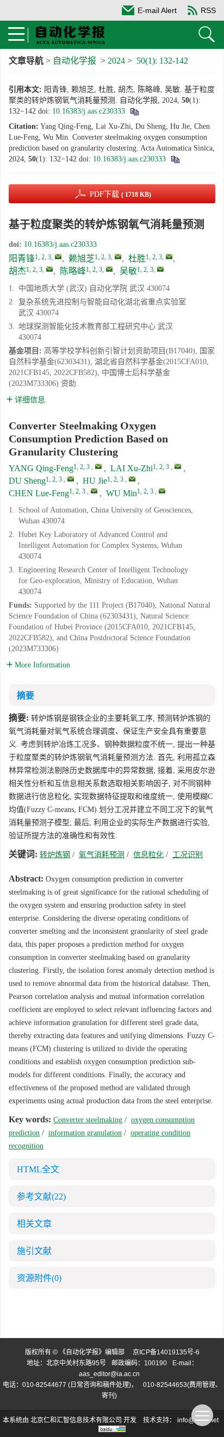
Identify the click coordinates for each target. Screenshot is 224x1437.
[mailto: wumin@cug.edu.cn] (162, 490)
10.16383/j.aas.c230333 (88, 111)
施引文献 (34, 1250)
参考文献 (41, 1196)
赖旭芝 (82, 258)
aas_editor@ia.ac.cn (109, 1374)
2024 (116, 60)
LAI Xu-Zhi (131, 468)
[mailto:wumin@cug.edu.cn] (160, 269)
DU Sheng (27, 480)
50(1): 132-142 (162, 60)
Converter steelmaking (87, 1120)
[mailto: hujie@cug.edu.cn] (132, 479)
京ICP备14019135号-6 (166, 1352)
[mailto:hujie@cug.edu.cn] (49, 269)
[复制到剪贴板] (134, 111)
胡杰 (17, 271)
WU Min (121, 493)
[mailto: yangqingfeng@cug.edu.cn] (98, 466)
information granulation (85, 1133)
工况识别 (187, 855)
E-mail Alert (157, 10)
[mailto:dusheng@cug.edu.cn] (169, 256)
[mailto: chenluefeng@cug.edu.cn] (94, 490)
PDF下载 (120, 194)
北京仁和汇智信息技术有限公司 (76, 1420)
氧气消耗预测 (102, 855)
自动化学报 (74, 60)
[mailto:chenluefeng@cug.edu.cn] (109, 269)
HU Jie (95, 480)
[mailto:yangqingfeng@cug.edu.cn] (58, 256)
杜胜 (137, 258)
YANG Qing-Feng (41, 468)
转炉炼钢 (55, 855)
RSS (208, 10)
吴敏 (128, 271)
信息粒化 (148, 855)
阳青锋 (22, 258)
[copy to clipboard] (175, 159)
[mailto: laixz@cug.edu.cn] (178, 466)
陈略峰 (73, 271)
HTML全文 (38, 1169)
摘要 (25, 695)
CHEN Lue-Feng (39, 493)
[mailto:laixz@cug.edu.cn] (118, 256)
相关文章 (34, 1223)
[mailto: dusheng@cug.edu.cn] (70, 479)
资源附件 (39, 1278)
